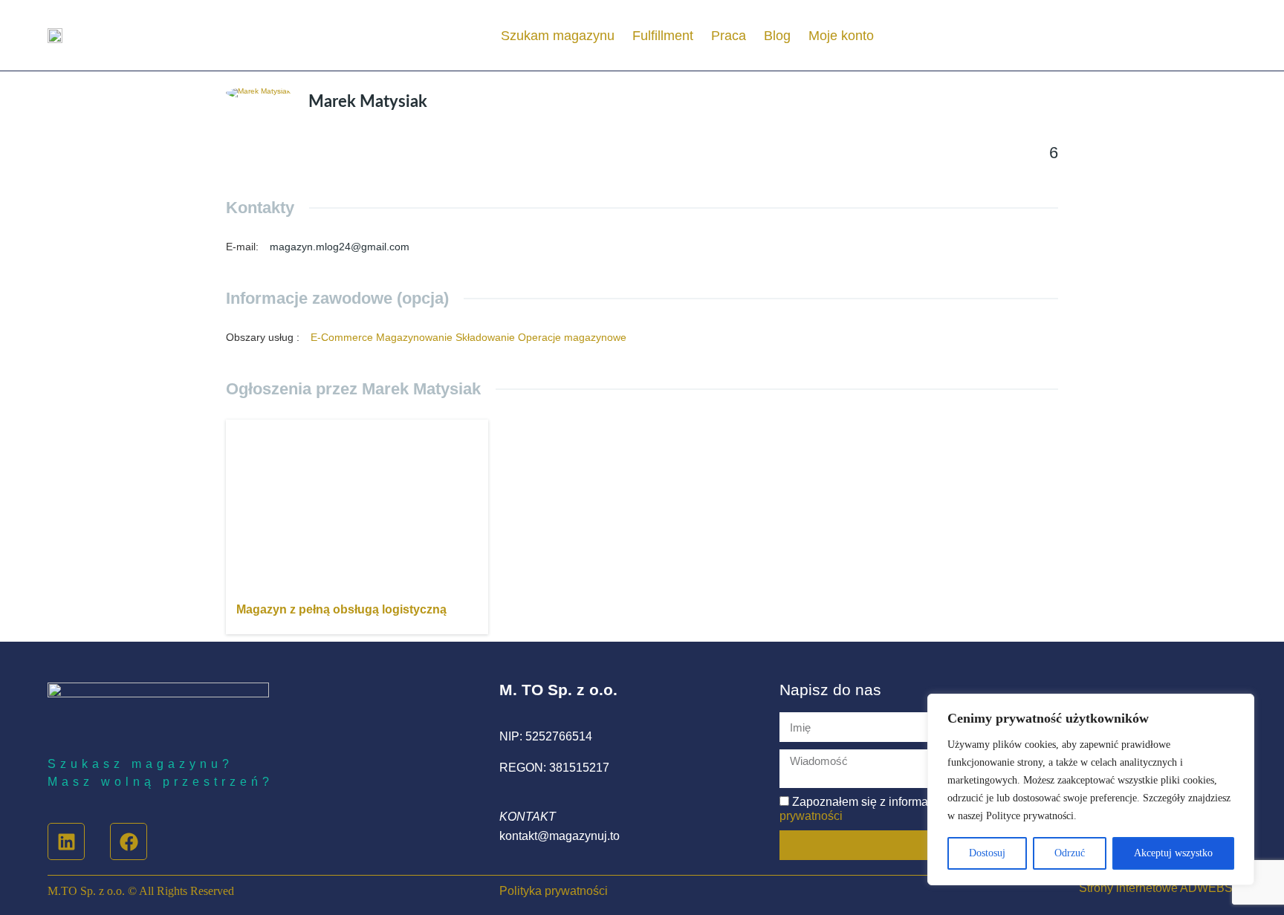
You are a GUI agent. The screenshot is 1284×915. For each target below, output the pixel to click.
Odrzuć (1069, 853)
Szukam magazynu (558, 35)
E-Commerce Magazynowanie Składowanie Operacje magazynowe (468, 337)
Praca (728, 35)
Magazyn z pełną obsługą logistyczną (341, 609)
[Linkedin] (66, 841)
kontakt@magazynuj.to (559, 836)
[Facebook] (128, 841)
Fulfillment (662, 35)
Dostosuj (987, 853)
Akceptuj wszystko (1173, 853)
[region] (1090, 789)
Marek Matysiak (367, 102)
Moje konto (841, 35)
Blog (777, 35)
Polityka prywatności (553, 891)
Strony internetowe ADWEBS (1156, 888)
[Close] (1239, 706)
